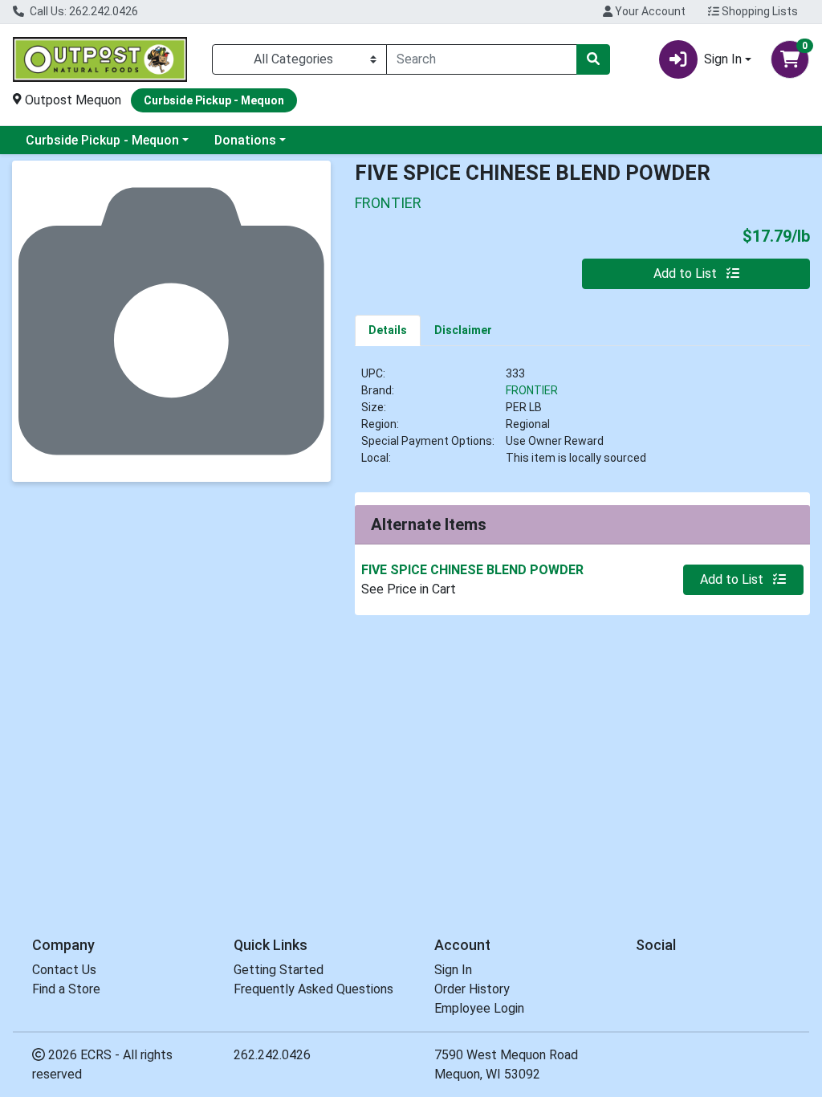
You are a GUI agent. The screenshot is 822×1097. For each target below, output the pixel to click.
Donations (245, 140)
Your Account (649, 11)
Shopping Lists (758, 11)
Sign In (453, 969)
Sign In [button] (723, 59)
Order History (472, 989)
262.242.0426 (272, 1054)
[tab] (388, 330)
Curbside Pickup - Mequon (102, 140)
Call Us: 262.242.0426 (82, 11)
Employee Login (479, 1008)
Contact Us (64, 969)
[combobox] (481, 59)
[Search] (593, 59)
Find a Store (66, 989)
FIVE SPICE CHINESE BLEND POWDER (472, 569)
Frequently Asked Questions (313, 989)
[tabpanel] (582, 422)
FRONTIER (532, 390)
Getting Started (279, 969)
